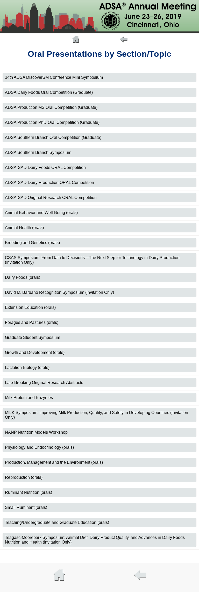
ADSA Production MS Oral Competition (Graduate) (51, 107)
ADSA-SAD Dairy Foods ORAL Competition (45, 167)
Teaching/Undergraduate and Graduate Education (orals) (57, 522)
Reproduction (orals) (23, 477)
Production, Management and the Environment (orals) (54, 462)
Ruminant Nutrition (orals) (28, 492)
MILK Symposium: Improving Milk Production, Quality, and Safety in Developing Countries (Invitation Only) (96, 414)
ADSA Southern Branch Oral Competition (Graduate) (53, 137)
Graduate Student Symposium (32, 337)
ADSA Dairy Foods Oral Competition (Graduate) (49, 92)
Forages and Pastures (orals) (31, 322)
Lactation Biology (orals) (27, 367)
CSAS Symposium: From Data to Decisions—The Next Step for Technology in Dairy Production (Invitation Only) (92, 260)
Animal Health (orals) (24, 227)
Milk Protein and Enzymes (29, 397)
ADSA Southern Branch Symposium (38, 152)
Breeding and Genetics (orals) (32, 242)
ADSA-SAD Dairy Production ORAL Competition (49, 182)
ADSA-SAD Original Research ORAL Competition (51, 197)
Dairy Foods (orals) (22, 277)
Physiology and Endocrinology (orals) (39, 447)
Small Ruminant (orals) (26, 507)
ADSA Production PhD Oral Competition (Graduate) (52, 122)
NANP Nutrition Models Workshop (36, 432)
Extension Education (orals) (30, 307)
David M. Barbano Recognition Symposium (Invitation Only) (59, 292)
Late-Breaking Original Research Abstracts (44, 382)
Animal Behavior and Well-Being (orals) (41, 212)
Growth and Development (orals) (35, 352)
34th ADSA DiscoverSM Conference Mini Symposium (54, 77)
